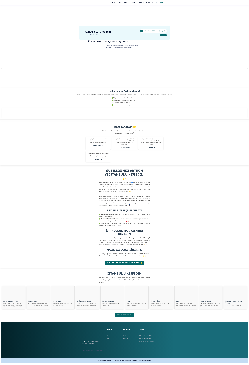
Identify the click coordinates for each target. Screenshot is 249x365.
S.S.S (108, 335)
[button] (1, 68)
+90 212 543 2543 (154, 30)
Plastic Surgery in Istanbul (144, 360)
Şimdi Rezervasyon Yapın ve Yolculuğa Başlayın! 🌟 (124, 263)
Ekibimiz (125, 333)
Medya (125, 2)
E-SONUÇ (148, 2)
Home (85, 34)
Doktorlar (140, 2)
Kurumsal (119, 2)
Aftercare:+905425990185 (146, 335)
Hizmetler (133, 2)
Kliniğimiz (125, 335)
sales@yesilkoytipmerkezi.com (146, 341)
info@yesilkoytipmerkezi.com (146, 338)
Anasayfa (112, 2)
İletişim (153, 2)
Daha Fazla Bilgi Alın (124, 315)
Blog (108, 338)
